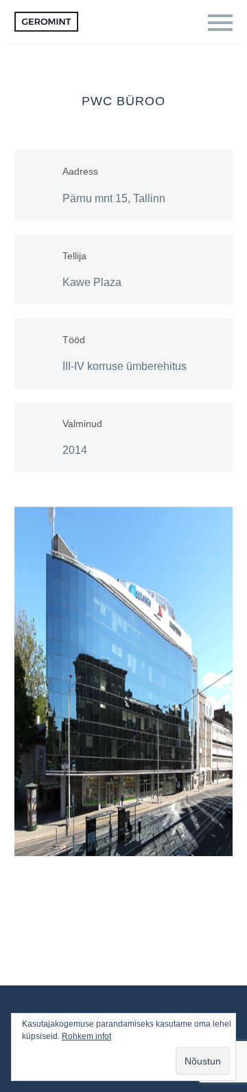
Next (219, 681)
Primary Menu (220, 22)
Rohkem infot (86, 1036)
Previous (28, 681)
